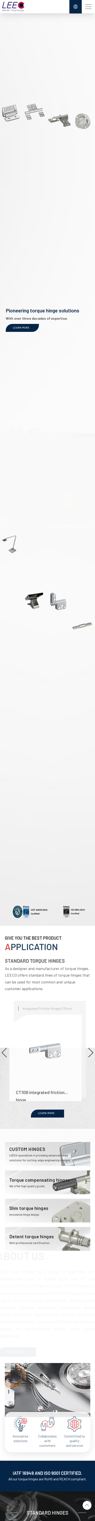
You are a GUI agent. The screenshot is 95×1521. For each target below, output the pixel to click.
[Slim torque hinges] (47, 1207)
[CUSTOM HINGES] (47, 1150)
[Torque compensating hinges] (47, 1179)
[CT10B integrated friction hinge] (50, 1045)
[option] (47, 1045)
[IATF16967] (30, 912)
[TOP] (87, 1505)
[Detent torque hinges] (47, 1235)
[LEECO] (13, 6)
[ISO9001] (74, 912)
